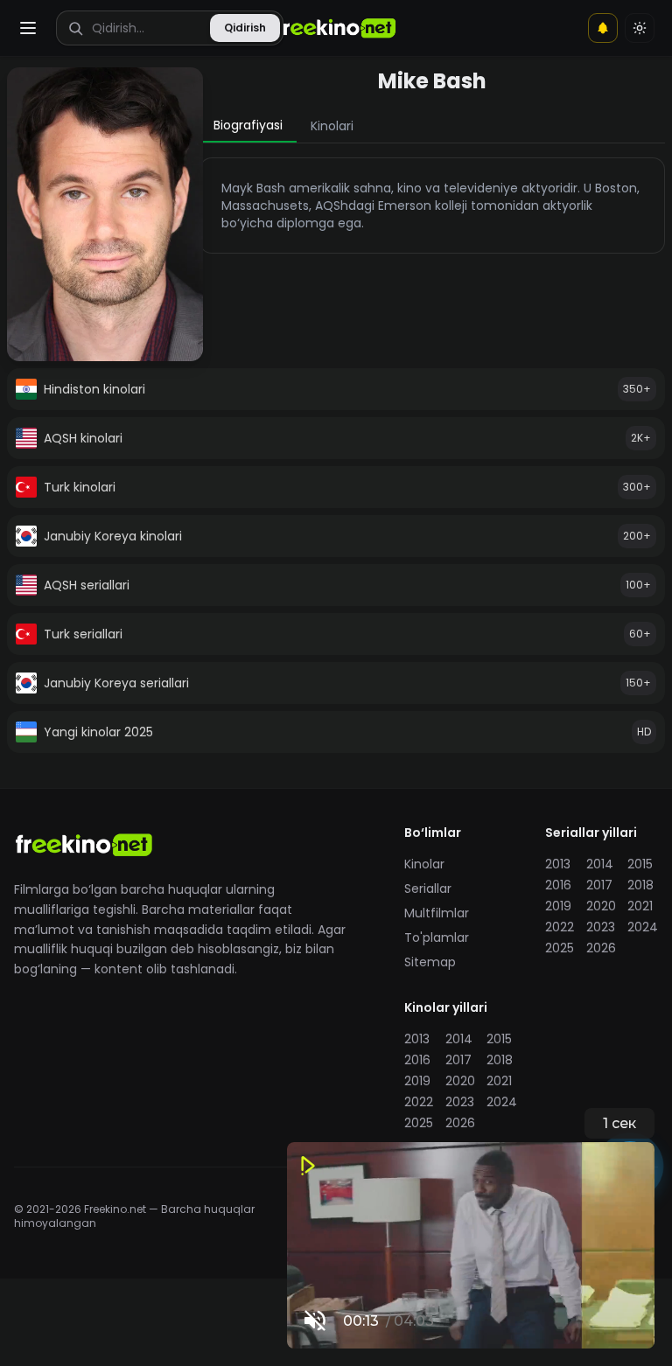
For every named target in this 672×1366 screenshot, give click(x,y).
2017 (599, 885)
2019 (558, 906)
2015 (640, 864)
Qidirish (245, 27)
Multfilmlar (436, 913)
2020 (601, 906)
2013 (557, 864)
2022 (559, 927)
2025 (559, 948)
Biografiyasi (248, 125)
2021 (640, 906)
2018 (640, 885)
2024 (642, 927)
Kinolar (424, 864)
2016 (558, 885)
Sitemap (430, 962)
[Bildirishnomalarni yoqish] (603, 28)
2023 (600, 927)
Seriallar (428, 888)
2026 (601, 948)
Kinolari (332, 126)
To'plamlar (436, 937)
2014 (599, 864)
